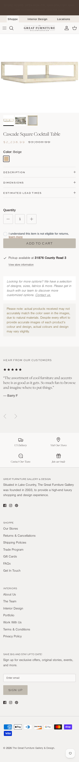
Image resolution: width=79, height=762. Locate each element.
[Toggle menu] (4, 28)
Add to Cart (39, 243)
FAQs (7, 563)
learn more (16, 236)
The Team (9, 601)
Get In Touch (11, 570)
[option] (39, 73)
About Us (9, 594)
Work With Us (12, 622)
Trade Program (13, 549)
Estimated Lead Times (22, 193)
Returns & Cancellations (19, 536)
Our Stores (10, 528)
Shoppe (13, 19)
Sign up (15, 690)
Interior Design (37, 19)
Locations (63, 19)
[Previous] (4, 416)
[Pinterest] (16, 505)
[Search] (13, 28)
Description (14, 172)
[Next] (15, 416)
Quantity (9, 210)
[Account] (65, 28)
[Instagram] (10, 505)
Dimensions (13, 182)
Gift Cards (10, 556)
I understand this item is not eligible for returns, (39, 235)
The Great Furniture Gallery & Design (33, 748)
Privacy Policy (12, 636)
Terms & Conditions (16, 629)
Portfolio (8, 615)
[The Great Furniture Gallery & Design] (39, 28)
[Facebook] (4, 505)
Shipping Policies (14, 542)
